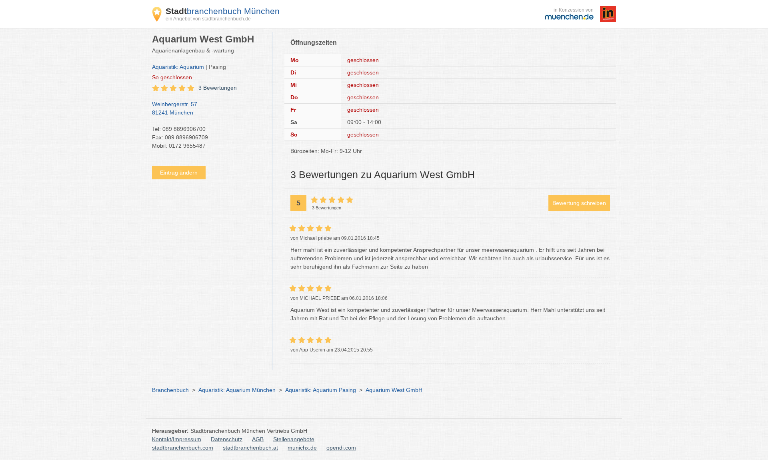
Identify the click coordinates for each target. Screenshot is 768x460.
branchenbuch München (223, 11)
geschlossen (172, 77)
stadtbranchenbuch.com (182, 447)
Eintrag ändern (179, 172)
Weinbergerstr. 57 (174, 108)
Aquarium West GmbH (394, 390)
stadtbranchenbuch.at (250, 447)
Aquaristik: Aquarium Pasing (320, 390)
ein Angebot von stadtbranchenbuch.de (208, 19)
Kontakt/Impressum (176, 439)
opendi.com (341, 447)
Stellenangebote (293, 439)
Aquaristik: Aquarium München (237, 390)
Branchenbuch (170, 390)
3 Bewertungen (217, 87)
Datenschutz (226, 439)
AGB (258, 439)
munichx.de (302, 447)
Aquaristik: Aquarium (178, 67)
